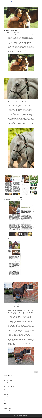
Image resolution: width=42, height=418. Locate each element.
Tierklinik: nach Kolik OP (12, 305)
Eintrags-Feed (6, 406)
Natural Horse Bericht (8, 377)
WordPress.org (7, 410)
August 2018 (6, 394)
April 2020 (6, 391)
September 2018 (7, 393)
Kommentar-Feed (7, 408)
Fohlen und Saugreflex (11, 30)
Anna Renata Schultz (9, 32)
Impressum (25, 415)
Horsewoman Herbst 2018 (13, 198)
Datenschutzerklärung (17, 415)
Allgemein (21, 32)
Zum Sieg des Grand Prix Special (15, 101)
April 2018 (6, 396)
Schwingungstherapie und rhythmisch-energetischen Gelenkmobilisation (17, 378)
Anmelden (6, 405)
